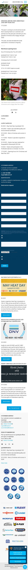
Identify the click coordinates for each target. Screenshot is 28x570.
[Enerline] (8, 508)
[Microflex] (8, 518)
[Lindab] (20, 513)
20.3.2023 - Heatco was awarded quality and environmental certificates (13, 129)
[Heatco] (5, 2)
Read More (6, 315)
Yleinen (3, 118)
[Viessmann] (8, 513)
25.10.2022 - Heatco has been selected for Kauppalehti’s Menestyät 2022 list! (12, 143)
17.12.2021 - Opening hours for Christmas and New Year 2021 (14, 152)
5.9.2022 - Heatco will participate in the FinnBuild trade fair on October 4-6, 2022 (12, 148)
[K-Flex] (18, 524)
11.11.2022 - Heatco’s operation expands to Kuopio (13, 138)
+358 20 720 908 (7, 424)
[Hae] (22, 2)
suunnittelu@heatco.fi (7, 428)
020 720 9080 (6, 173)
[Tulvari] (20, 518)
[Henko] (20, 530)
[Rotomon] (17, 541)
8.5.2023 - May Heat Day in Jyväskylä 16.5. (12, 126)
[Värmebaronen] (8, 535)
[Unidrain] (20, 535)
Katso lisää (4, 463)
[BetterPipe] (8, 530)
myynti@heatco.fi (6, 426)
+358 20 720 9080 (16, 2)
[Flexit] (20, 508)
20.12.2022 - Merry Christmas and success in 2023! (13, 134)
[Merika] (8, 541)
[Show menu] (25, 2)
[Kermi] (8, 524)
